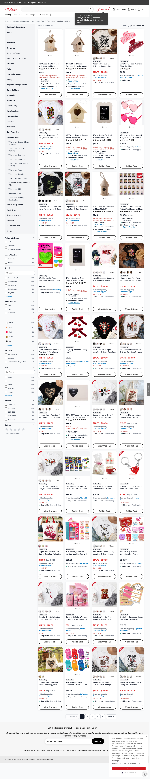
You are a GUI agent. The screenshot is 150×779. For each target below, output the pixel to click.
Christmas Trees (13, 53)
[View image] (48, 55)
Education (42, 3)
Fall (8, 37)
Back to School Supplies (16, 58)
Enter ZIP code (47, 88)
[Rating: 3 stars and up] (15, 429)
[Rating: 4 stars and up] (19, 429)
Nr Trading (138, 147)
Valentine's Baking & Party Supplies (19, 143)
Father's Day (12, 106)
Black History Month (15, 205)
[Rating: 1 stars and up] (6, 429)
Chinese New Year (14, 215)
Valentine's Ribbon (15, 189)
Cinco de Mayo (13, 90)
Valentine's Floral (15, 170)
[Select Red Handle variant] (131, 409)
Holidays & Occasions (21, 21)
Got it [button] (128, 768)
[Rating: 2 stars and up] (11, 429)
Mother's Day (12, 100)
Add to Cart (50, 95)
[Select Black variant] (40, 201)
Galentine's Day (14, 193)
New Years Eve (13, 132)
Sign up (97, 741)
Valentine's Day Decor (17, 159)
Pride (9, 69)
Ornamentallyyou (99, 77)
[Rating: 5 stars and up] (23, 429)
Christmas (11, 48)
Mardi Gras (11, 210)
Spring (9, 79)
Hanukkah (11, 127)
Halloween (11, 43)
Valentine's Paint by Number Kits (16, 199)
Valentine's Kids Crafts (17, 178)
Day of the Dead (13, 111)
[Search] (90, 9)
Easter (9, 231)
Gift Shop (10, 64)
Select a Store (73, 82)
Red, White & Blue (14, 74)
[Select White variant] (97, 58)
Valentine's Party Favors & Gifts (19, 184)
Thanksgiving (12, 116)
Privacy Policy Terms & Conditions (126, 763)
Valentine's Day (13, 137)
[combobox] (55, 9)
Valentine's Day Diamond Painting (18, 164)
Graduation (11, 95)
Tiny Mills (84, 498)
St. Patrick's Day (13, 226)
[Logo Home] (12, 9)
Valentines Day (38, 21)
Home (7, 21)
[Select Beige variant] (121, 409)
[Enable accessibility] (145, 774)
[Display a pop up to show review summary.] (57, 69)
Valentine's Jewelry (16, 174)
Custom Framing (8, 3)
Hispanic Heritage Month (17, 85)
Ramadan (10, 220)
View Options (104, 95)
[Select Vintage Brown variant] (46, 409)
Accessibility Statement (45, 759)
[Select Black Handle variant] (128, 409)
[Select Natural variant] (94, 58)
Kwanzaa (10, 121)
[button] (128, 773)
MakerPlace (21, 3)
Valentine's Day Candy (17, 155)
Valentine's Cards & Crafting (16, 149)
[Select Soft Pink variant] (100, 58)
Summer (10, 32)
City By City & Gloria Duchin (131, 76)
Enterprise (32, 3)
